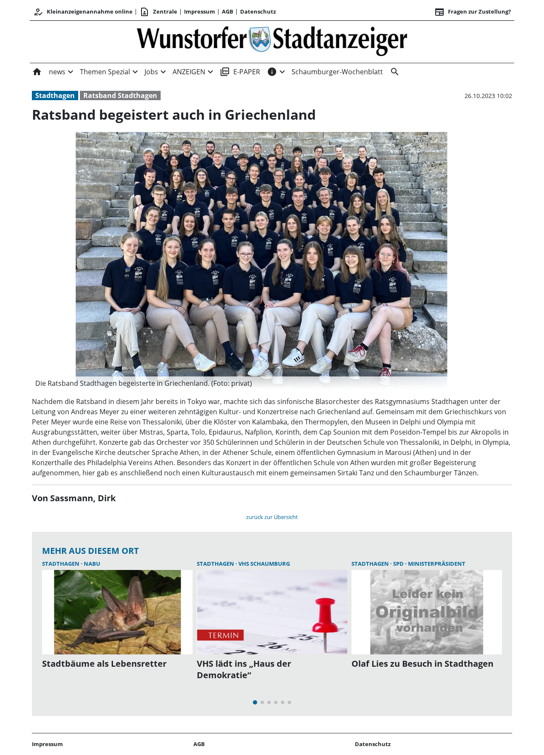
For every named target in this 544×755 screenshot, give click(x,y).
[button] (261, 383)
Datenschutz (258, 11)
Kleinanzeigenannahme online (83, 12)
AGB (227, 11)
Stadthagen (55, 95)
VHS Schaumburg (264, 563)
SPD (399, 563)
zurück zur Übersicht (272, 517)
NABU (92, 563)
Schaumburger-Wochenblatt (337, 71)
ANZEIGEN (189, 71)
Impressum (199, 11)
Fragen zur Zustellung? (472, 12)
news (57, 71)
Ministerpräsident (436, 563)
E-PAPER (240, 72)
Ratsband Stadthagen (120, 95)
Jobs (151, 71)
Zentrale (158, 12)
